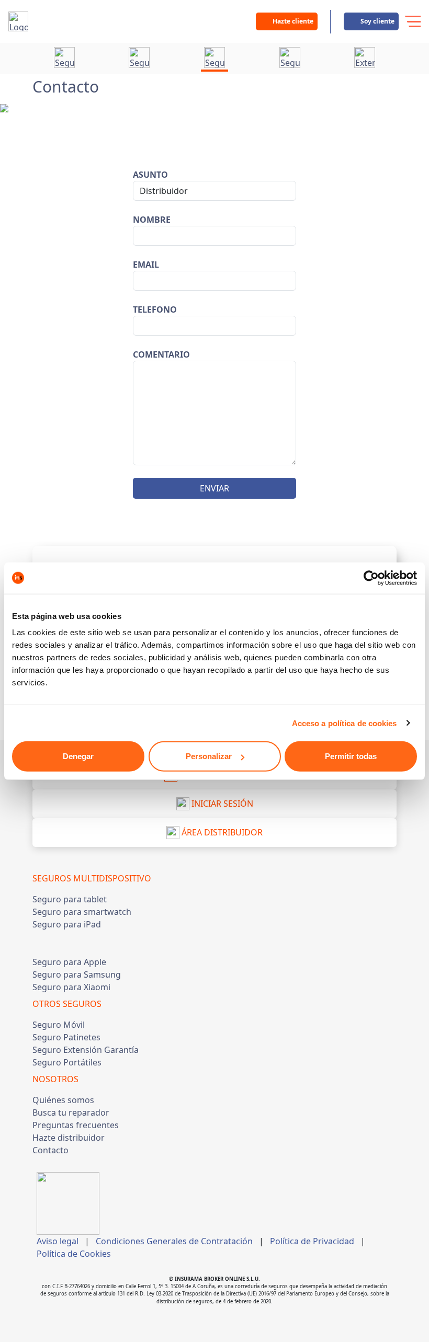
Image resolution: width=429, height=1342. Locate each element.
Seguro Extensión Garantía (85, 1050)
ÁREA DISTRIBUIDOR (221, 832)
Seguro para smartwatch (81, 911)
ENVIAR (214, 488)
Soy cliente (377, 21)
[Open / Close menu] (412, 21)
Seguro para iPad (66, 924)
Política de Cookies (74, 1253)
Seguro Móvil (58, 1024)
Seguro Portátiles (66, 1062)
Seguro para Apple (69, 962)
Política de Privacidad (312, 1241)
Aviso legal (57, 1241)
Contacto (50, 1150)
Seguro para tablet (69, 899)
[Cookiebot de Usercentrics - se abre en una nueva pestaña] (371, 578)
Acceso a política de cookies (344, 722)
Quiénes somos (63, 1100)
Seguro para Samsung (76, 974)
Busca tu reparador (70, 1112)
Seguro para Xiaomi (71, 987)
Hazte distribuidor (68, 1137)
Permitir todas (351, 756)
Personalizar (209, 756)
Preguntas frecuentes (75, 1125)
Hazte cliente (293, 21)
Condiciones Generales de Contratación (174, 1241)
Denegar (78, 756)
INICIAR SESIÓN (221, 803)
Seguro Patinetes (66, 1037)
